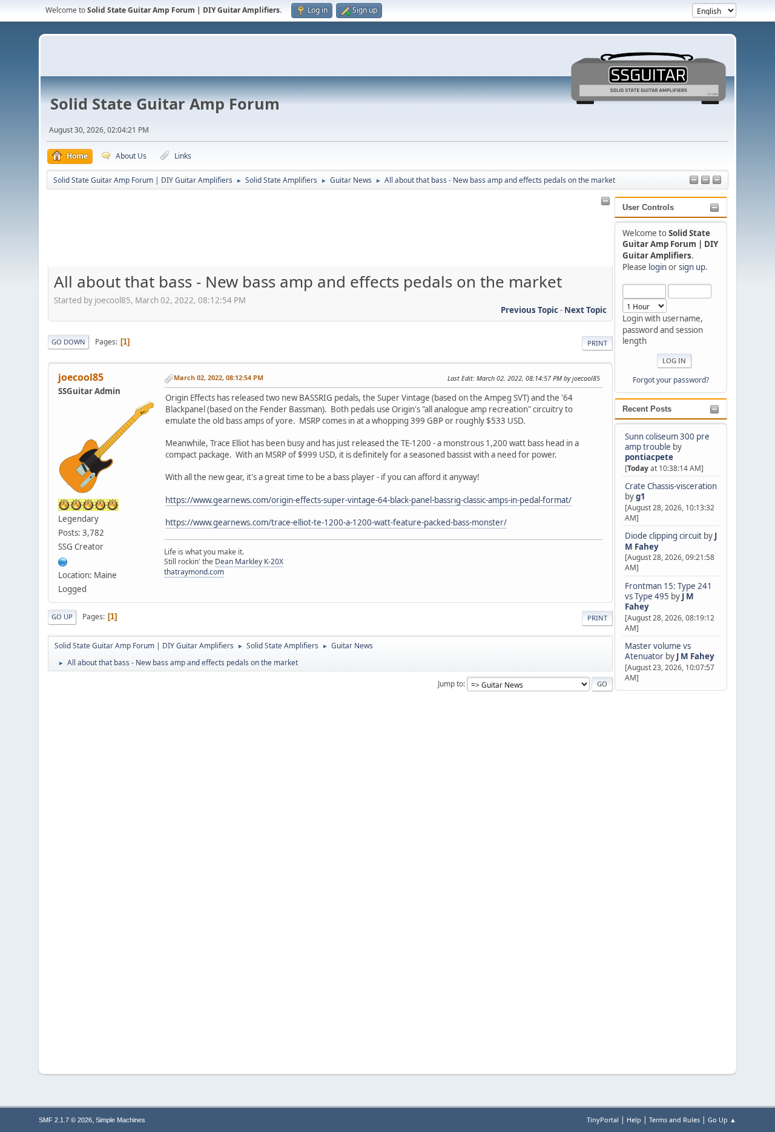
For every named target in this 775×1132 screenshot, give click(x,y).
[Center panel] (705, 180)
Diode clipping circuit (663, 535)
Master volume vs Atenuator (658, 651)
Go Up (62, 616)
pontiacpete (649, 457)
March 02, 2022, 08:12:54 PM (218, 377)
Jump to (450, 684)
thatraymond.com (194, 572)
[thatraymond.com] (63, 560)
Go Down (68, 341)
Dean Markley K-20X (249, 561)
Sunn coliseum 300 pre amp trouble (667, 441)
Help (634, 1119)
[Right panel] (694, 180)
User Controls (648, 207)
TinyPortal (603, 1119)
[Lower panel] (717, 180)
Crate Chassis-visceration (671, 486)
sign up (692, 267)
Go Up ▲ (722, 1119)
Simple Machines (120, 1120)
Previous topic (529, 309)
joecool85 (81, 377)
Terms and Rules (674, 1119)
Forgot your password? (671, 380)
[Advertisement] (663, 874)
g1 (640, 496)
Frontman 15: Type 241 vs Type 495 (668, 591)
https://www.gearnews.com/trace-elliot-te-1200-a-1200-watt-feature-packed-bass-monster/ (336, 522)
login (657, 267)
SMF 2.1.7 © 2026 (65, 1120)
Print (597, 342)
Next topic (585, 309)
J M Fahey (695, 656)
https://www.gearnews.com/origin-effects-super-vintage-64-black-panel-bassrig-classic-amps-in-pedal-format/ (368, 500)
